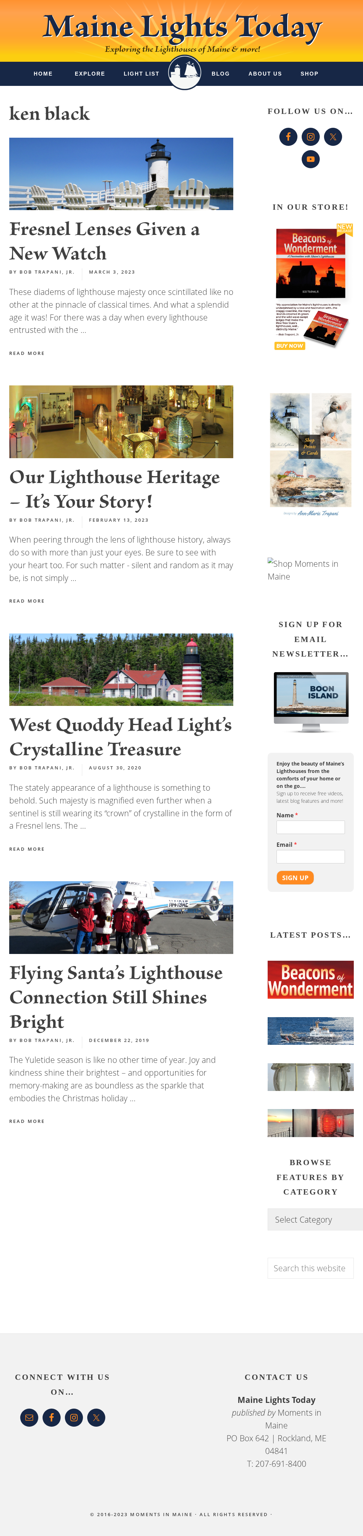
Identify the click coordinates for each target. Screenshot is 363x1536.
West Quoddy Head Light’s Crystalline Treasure (120, 740)
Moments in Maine (161, 1514)
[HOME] (185, 67)
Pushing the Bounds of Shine (308, 1083)
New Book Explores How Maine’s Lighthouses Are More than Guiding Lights (308, 971)
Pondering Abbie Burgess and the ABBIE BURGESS (306, 1030)
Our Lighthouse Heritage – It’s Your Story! (114, 492)
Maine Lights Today (181, 30)
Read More (27, 353)
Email (287, 845)
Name (287, 815)
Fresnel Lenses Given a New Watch (104, 244)
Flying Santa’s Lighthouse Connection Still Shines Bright (116, 1000)
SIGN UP (295, 877)
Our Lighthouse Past (310, 1126)
